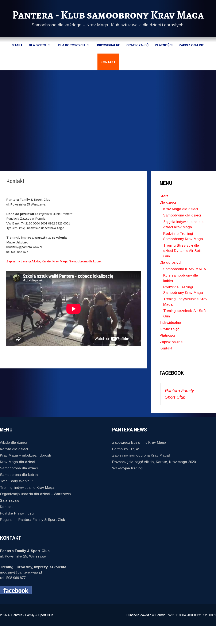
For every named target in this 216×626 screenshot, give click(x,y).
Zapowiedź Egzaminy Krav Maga (139, 443)
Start (17, 45)
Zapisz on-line (191, 45)
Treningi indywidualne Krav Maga (27, 488)
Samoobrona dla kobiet (19, 475)
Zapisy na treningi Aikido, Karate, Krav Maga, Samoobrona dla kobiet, (54, 261)
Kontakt (108, 61)
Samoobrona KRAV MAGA (184, 269)
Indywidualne (108, 45)
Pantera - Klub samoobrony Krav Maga (108, 14)
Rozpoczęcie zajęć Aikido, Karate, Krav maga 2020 (154, 462)
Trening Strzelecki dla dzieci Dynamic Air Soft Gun (182, 250)
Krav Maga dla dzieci (180, 209)
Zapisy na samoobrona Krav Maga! (141, 455)
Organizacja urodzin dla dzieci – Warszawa (35, 494)
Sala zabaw (9, 500)
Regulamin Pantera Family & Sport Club (32, 520)
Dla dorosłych (71, 45)
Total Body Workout (16, 481)
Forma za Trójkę (125, 449)
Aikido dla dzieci (13, 443)
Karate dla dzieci (14, 449)
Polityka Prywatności (17, 513)
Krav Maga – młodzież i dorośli (25, 455)
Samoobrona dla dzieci (182, 215)
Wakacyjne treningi (127, 468)
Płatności (164, 45)
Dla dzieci (37, 45)
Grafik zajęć (137, 45)
